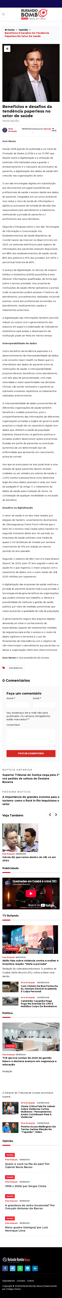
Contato (21, 1280)
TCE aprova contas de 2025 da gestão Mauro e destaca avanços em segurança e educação (29, 1061)
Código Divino (13, 1289)
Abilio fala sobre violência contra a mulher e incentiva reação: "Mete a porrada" (30, 962)
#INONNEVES (16, 668)
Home (11, 29)
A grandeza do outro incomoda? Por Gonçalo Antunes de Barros (30, 1207)
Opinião (23, 29)
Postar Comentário (31, 753)
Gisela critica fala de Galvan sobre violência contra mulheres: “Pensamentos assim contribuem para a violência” (38, 1111)
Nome (11, 698)
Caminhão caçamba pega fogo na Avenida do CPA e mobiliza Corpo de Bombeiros (39, 1004)
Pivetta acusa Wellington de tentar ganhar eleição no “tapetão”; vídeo (38, 1129)
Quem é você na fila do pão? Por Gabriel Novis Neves (27, 1165)
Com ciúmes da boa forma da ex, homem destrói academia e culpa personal (39, 989)
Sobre (30, 1280)
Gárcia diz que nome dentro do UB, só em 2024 (29, 859)
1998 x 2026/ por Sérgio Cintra (25, 1186)
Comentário (13, 724)
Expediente (8, 1280)
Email (37, 698)
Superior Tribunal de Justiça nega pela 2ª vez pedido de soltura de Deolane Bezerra (30, 776)
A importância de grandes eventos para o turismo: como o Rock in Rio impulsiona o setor (30, 798)
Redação (12, 131)
